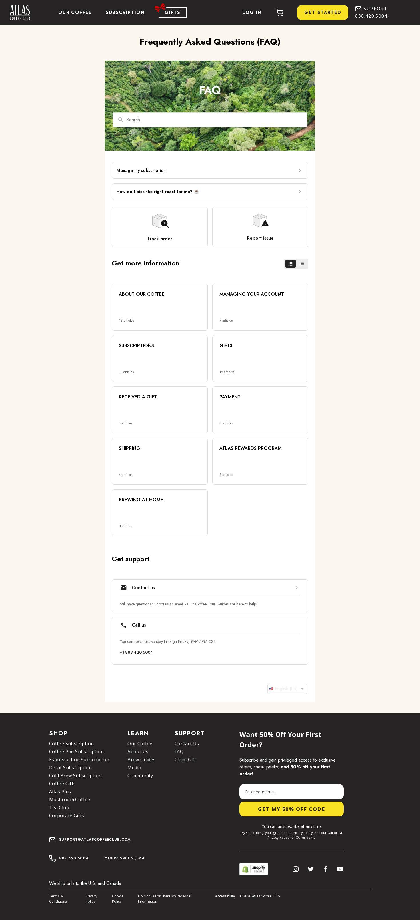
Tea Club (59, 807)
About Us (137, 751)
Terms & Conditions (58, 899)
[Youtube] (340, 869)
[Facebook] (325, 869)
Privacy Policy (91, 899)
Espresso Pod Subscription (79, 759)
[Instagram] (295, 869)
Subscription (125, 12)
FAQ (179, 751)
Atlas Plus (60, 791)
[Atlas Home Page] (17, 12)
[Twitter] (310, 869)
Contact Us (187, 743)
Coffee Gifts (62, 783)
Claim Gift (185, 759)
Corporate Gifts (66, 815)
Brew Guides (141, 759)
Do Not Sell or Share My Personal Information (164, 899)
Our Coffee (75, 12)
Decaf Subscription (70, 767)
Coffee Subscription (71, 743)
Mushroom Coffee (69, 799)
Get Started (322, 12)
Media (134, 767)
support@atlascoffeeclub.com (95, 839)
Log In (252, 12)
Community (140, 775)
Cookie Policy (117, 899)
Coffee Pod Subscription (76, 751)
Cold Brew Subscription (75, 775)
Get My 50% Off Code (291, 809)
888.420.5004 (371, 16)
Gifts (173, 12)
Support (375, 8)
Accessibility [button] (225, 896)
